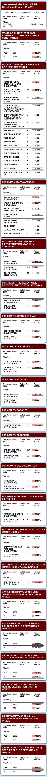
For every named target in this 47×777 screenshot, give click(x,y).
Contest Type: (37, 24)
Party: (5, 24)
